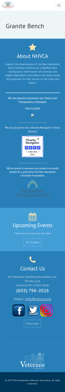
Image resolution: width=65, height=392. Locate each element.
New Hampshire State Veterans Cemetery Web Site (32, 361)
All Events (32, 242)
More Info (32, 323)
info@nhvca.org (38, 299)
